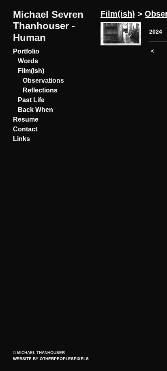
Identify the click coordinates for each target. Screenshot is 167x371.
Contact (25, 129)
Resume (26, 119)
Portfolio (26, 51)
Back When (35, 109)
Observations (43, 80)
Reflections (40, 90)
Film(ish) (31, 70)
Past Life (31, 100)
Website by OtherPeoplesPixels (51, 358)
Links (21, 138)
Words (28, 61)
